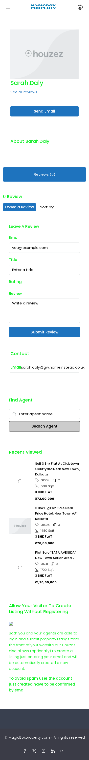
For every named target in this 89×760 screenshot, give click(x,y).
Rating (15, 281)
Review (15, 293)
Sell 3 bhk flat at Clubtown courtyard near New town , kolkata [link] (57, 469)
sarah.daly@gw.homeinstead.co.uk (53, 367)
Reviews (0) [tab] (44, 174)
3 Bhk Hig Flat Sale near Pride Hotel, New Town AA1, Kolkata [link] (56, 513)
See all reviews (23, 92)
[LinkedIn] (54, 751)
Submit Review (44, 332)
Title (13, 259)
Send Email (44, 111)
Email (14, 237)
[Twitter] (35, 751)
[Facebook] (25, 751)
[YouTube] (63, 751)
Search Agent (45, 426)
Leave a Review (19, 207)
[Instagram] (44, 751)
